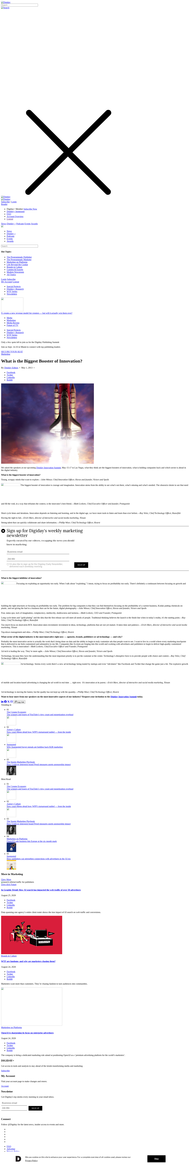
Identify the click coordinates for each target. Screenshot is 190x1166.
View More (6, 879)
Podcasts (20, 223)
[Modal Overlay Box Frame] (95, 550)
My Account (6, 282)
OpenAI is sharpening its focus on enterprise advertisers (27, 1033)
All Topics (11, 274)
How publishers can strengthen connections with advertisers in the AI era (39, 859)
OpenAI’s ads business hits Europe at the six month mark (32, 841)
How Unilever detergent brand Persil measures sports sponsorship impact (39, 764)
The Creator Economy (16, 712)
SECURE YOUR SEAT (12, 351)
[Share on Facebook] (5, 702)
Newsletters (12, 294)
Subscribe (5, 202)
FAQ (9, 214)
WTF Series (12, 291)
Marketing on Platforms (17, 262)
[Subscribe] (5, 199)
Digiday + (11, 223)
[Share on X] (8, 702)
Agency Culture (14, 729)
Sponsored (11, 744)
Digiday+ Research (15, 289)
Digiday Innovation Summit (48, 467)
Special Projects (14, 286)
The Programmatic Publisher (19, 257)
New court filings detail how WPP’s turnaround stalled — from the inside (39, 732)
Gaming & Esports (15, 269)
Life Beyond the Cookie (17, 264)
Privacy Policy (13, 1151)
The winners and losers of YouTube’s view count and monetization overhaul (40, 714)
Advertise (11, 1149)
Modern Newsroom (15, 272)
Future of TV (12, 325)
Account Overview (15, 216)
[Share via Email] (11, 702)
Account (5, 1086)
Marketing (11, 320)
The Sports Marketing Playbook (21, 762)
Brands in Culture (14, 267)
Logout (10, 219)
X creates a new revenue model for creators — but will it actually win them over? (36, 313)
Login (14, 202)
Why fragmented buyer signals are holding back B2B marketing (35, 747)
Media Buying (13, 323)
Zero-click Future (8, 884)
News (3, 223)
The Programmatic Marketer (19, 259)
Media (9, 318)
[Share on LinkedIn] (2, 702)
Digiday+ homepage (16, 211)
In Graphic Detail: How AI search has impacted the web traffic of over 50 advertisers (41, 890)
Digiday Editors (11, 368)
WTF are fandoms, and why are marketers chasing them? (28, 961)
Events (27, 223)
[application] (95, 1159)
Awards (34, 223)
